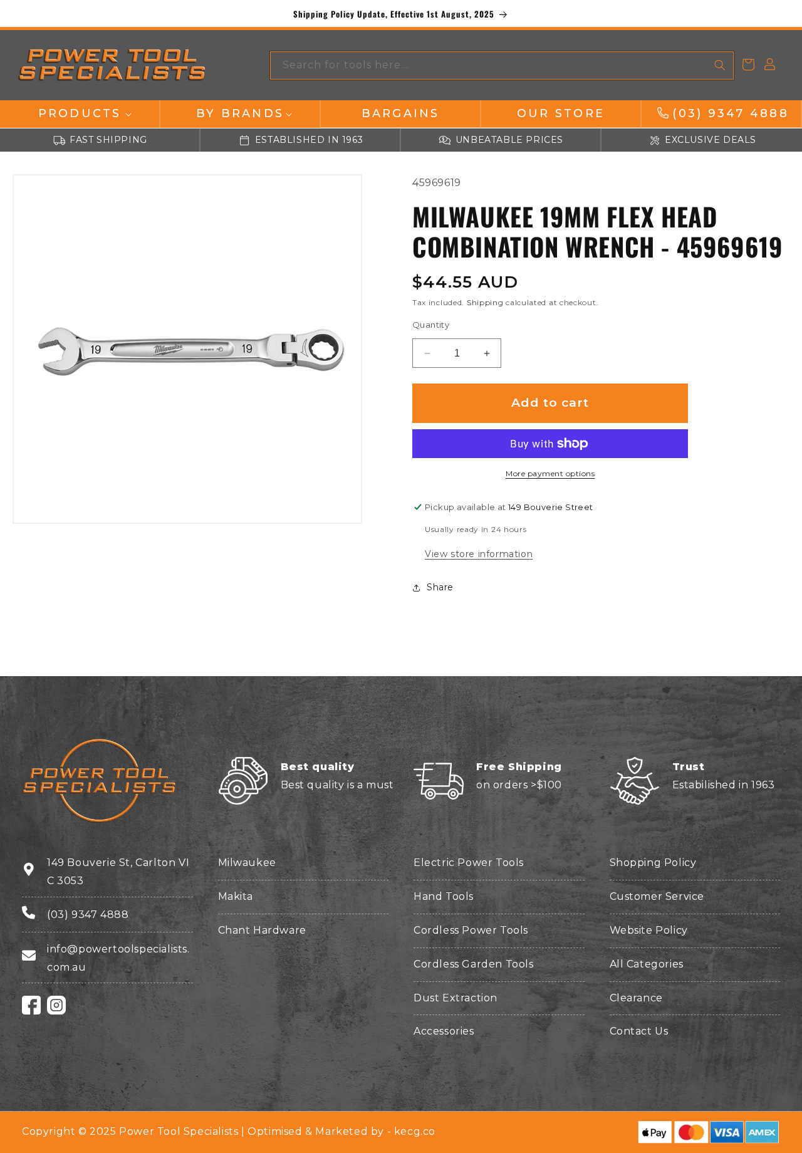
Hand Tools (444, 896)
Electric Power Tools (469, 863)
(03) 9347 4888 (87, 915)
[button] (79, 113)
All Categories (647, 964)
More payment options (550, 473)
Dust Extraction (455, 998)
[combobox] (502, 65)
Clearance (636, 998)
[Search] (720, 65)
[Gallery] (187, 349)
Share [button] (440, 587)
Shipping (485, 303)
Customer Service (657, 896)
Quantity (430, 325)
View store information (479, 554)
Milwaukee (247, 863)
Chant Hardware (262, 930)
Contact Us (639, 1031)
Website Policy (649, 930)
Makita (236, 896)
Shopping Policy (653, 863)
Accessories (444, 1031)
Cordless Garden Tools (474, 964)
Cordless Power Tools (471, 930)
